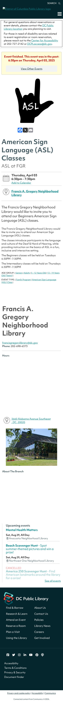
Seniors (19, 273)
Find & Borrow (14, 608)
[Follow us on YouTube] (31, 655)
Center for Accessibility (44, 40)
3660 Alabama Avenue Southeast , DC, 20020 (31, 420)
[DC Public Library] (26, 598)
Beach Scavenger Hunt (30, 548)
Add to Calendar (21, 182)
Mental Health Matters (22, 530)
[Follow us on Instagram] (19, 655)
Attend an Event (16, 620)
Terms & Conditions (15, 667)
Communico (50, 693)
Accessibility (11, 663)
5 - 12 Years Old (38, 273)
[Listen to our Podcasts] (42, 655)
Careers (39, 632)
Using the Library (16, 638)
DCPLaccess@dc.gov (39, 43)
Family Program (23, 279)
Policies (39, 620)
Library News (42, 626)
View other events (31, 68)
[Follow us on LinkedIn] (25, 655)
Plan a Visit (13, 632)
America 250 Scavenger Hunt (33, 574)
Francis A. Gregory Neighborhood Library (34, 193)
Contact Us (41, 614)
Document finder (14, 677)
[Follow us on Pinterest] (36, 655)
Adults (27, 273)
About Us (40, 608)
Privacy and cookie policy (18, 693)
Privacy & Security (14, 672)
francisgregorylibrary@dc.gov (20, 342)
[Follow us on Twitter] (13, 655)
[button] (60, 13)
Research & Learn (16, 614)
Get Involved (42, 638)
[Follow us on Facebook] (8, 655)
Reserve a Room (16, 626)
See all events (53, 580)
